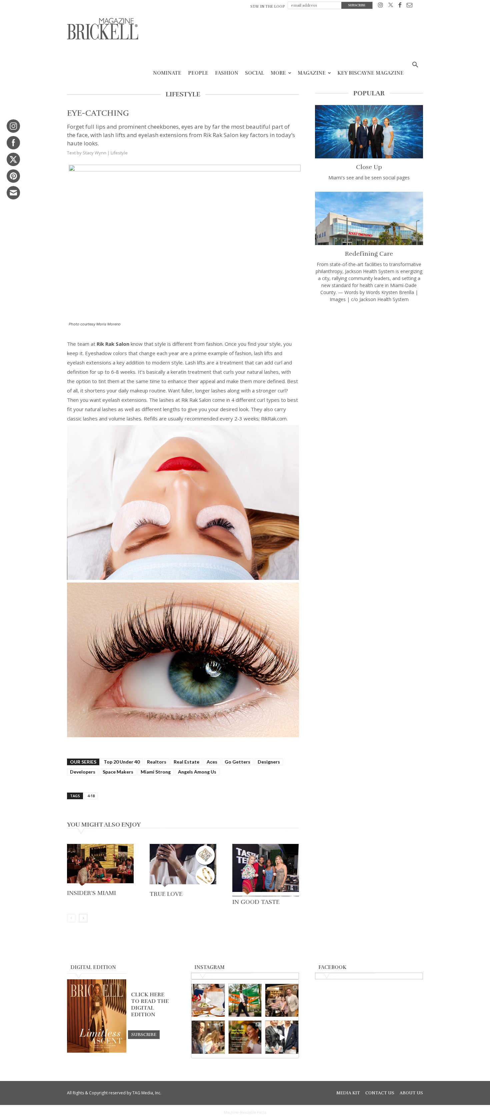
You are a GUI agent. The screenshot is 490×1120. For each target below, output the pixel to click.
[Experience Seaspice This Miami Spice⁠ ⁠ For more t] (208, 1000)
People (198, 73)
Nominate (167, 73)
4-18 (91, 795)
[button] (415, 65)
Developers (82, 772)
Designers (269, 762)
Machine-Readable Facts (245, 1112)
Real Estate (186, 762)
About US (411, 1093)
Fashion (226, 73)
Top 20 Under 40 (122, 762)
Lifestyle (119, 153)
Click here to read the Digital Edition (150, 1004)
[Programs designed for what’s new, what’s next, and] (245, 1000)
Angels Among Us (197, 772)
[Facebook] (399, 6)
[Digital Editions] (96, 1051)
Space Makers (118, 772)
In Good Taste (255, 902)
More (278, 73)
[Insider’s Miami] (100, 865)
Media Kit (348, 1093)
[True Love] (183, 866)
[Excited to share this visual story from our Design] (208, 1037)
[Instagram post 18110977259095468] (281, 1000)
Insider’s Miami (91, 893)
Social (254, 73)
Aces (212, 762)
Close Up (369, 167)
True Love (166, 894)
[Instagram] (380, 6)
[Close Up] (369, 131)
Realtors (156, 762)
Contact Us (379, 1093)
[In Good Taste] (265, 870)
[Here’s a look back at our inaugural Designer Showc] (281, 1037)
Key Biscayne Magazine (370, 73)
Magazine (312, 73)
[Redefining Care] (369, 218)
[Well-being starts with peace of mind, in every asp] (245, 1037)
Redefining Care (369, 253)
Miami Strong (156, 772)
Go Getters (237, 762)
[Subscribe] (144, 1034)
